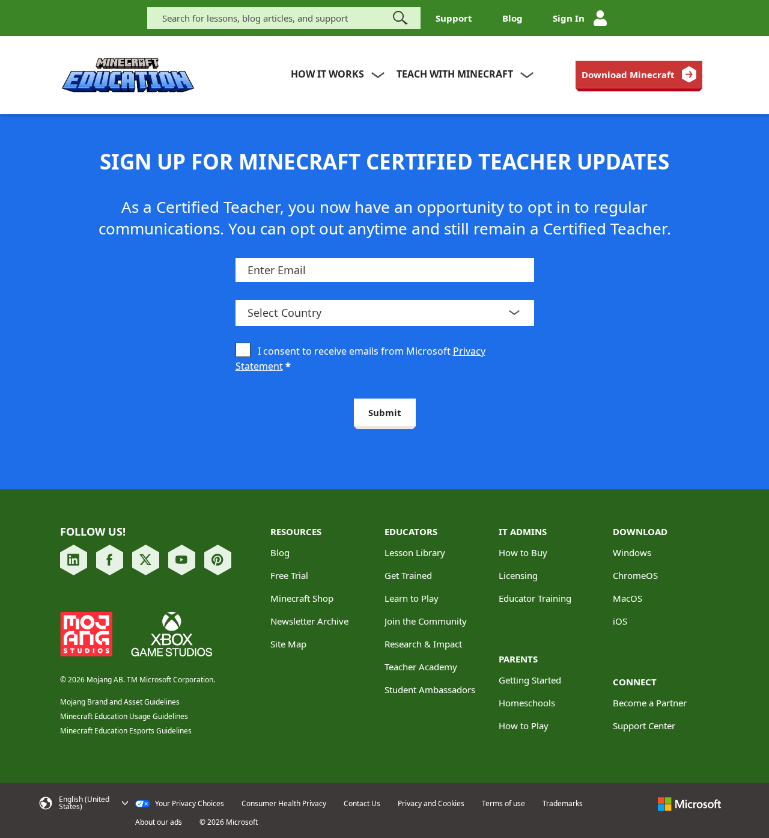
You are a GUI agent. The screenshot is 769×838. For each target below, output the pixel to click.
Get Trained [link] (408, 575)
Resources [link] (295, 531)
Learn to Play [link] (411, 598)
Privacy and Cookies (431, 804)
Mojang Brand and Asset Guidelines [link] (120, 702)
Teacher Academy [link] (420, 667)
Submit (384, 412)
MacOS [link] (627, 598)
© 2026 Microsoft (228, 822)
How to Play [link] (524, 726)
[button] (83, 803)
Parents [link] (518, 659)
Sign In (569, 18)
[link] (639, 74)
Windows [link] (632, 552)
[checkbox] (243, 351)
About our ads (158, 822)
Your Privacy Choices (188, 804)
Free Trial (289, 575)
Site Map (288, 644)
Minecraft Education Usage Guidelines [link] (124, 716)
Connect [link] (635, 682)
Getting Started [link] (530, 680)
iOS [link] (620, 621)
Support (454, 18)
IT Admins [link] (523, 531)
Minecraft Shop (301, 598)
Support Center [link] (644, 726)
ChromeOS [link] (635, 575)
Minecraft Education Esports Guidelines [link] (126, 731)
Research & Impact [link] (423, 644)
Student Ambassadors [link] (429, 690)
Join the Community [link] (425, 621)
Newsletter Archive (309, 621)
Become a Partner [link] (650, 703)
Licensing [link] (518, 575)
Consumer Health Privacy (284, 804)
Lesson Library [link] (414, 552)
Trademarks (563, 804)
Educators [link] (410, 531)
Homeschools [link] (527, 703)
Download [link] (640, 531)
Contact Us (362, 804)
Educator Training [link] (535, 598)
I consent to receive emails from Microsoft (360, 358)
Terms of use (503, 804)
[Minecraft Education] (128, 75)
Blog (512, 18)
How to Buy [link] (523, 552)
